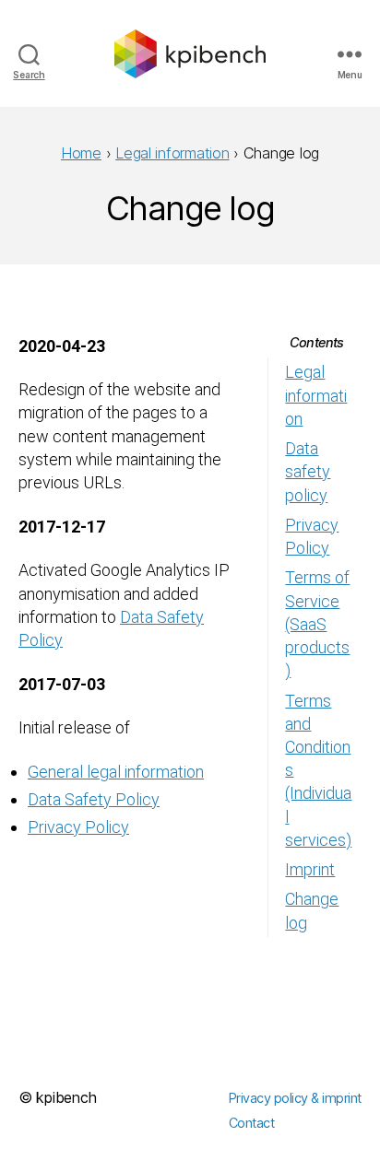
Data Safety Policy (94, 799)
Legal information (316, 395)
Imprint (310, 869)
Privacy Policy (78, 827)
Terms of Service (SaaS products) (317, 624)
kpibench (66, 1097)
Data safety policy (307, 471)
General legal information (116, 771)
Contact (252, 1123)
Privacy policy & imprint (295, 1098)
